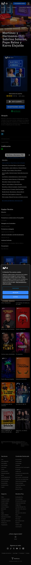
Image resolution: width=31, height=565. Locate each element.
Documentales (4, 483)
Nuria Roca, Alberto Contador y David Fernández (14, 187)
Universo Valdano (5, 507)
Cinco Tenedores (6, 303)
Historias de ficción (21, 379)
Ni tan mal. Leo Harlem (7, 329)
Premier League (4, 503)
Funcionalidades (18, 499)
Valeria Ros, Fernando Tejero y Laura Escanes (13, 165)
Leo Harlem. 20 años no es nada (22, 303)
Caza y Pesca (18, 487)
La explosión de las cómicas (6, 404)
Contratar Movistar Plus (20, 507)
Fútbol (14, 7)
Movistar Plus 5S (18, 489)
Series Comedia (4, 481)
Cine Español (4, 463)
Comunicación (18, 526)
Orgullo (2, 487)
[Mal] (9, 96)
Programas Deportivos (20, 485)
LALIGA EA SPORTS (5, 501)
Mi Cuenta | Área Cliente (20, 501)
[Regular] (11, 96)
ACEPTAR (15, 296)
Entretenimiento (4, 485)
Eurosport (3, 518)
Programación (4, 524)
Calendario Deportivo (6, 520)
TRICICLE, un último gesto (21, 431)
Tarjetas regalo (18, 524)
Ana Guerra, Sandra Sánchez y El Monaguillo (13, 179)
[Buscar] (11, 3)
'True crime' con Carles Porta (21, 479)
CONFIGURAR (15, 288)
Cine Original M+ (4, 461)
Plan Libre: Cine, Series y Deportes (20, 509)
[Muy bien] (15, 96)
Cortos (2, 469)
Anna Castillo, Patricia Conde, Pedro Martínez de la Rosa (15, 173)
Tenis (2, 510)
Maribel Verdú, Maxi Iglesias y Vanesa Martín (13, 191)
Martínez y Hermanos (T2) (14, 155)
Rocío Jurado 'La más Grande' (21, 477)
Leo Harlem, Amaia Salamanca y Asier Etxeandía (14, 176)
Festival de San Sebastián (20, 481)
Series (3, 7)
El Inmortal (17, 469)
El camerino (19, 354)
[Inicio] (4, 3)
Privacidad (21, 553)
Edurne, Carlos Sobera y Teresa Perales (12, 184)
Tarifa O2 (17, 522)
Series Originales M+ (5, 477)
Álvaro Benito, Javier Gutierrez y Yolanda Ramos (14, 168)
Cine (8, 7)
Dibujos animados (19, 483)
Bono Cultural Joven (19, 520)
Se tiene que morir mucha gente (22, 467)
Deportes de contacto (6, 516)
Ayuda (15, 539)
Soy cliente (17, 102)
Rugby (2, 512)
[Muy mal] (7, 96)
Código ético (18, 505)
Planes (16, 514)
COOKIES (27, 553)
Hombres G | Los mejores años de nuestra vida (21, 474)
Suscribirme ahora (19, 3)
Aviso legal (15, 553)
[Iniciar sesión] (28, 3)
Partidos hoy (4, 522)
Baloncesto (3, 509)
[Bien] (13, 96)
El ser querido (18, 459)
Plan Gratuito (18, 516)
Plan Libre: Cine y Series (20, 512)
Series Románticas (5, 479)
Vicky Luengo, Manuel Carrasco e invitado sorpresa (15, 197)
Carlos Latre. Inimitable (8, 354)
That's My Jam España (7, 379)
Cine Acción (3, 467)
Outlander (17, 465)
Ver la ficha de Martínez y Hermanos (16, 157)
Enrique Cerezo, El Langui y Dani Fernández (13, 189)
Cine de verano (4, 471)
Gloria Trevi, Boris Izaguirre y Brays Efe (11, 194)
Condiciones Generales (20, 503)
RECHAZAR (15, 292)
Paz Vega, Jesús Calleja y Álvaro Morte (11, 170)
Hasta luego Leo (20, 329)
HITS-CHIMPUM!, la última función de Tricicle (6, 431)
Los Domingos (18, 463)
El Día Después (4, 505)
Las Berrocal (18, 471)
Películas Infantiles (5, 473)
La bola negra (18, 461)
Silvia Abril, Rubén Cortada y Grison (11, 181)
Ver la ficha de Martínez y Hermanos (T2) (12, 200)
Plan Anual (17, 518)
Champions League (5, 499)
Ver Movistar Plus (19, 497)
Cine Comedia (4, 465)
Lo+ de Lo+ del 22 (21, 404)
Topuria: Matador (5, 514)
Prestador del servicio (6, 553)
